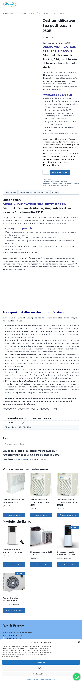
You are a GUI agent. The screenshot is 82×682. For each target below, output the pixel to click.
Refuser (41, 668)
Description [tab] (10, 192)
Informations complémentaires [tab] (34, 192)
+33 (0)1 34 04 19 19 (13, 635)
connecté (22, 459)
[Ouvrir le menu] (77, 4)
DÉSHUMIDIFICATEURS (59, 181)
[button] (79, 642)
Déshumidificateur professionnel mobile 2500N (40, 502)
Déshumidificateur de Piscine (23, 208)
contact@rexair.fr (13, 638)
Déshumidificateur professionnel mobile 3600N (67, 502)
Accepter (41, 662)
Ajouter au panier (59, 172)
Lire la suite (13, 564)
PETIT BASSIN (51, 185)
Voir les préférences (41, 674)
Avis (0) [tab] (55, 192)
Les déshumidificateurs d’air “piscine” (59, 139)
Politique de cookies (32, 679)
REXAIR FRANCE (62, 185)
